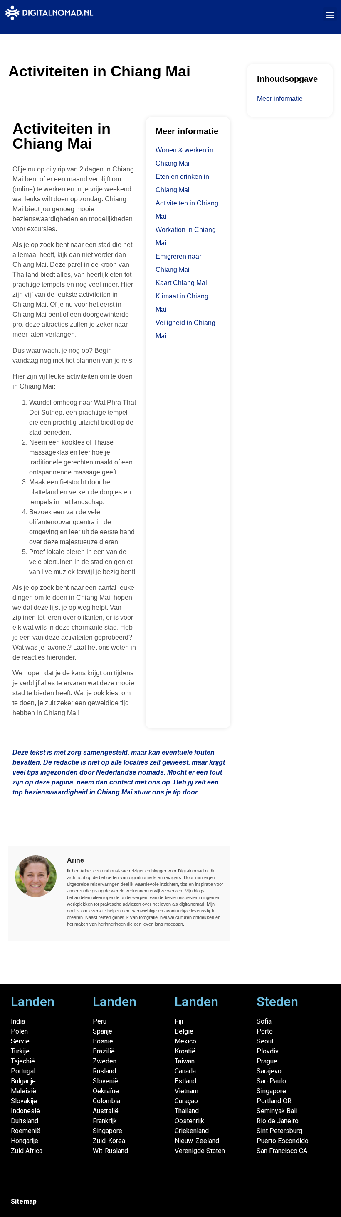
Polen (19, 1031)
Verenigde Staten (200, 1151)
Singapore (107, 1131)
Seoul (265, 1041)
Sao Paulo (271, 1081)
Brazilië (104, 1051)
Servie (20, 1041)
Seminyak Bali (277, 1111)
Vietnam (186, 1091)
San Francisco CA (282, 1151)
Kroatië (185, 1051)
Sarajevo (269, 1071)
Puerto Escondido (283, 1141)
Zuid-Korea (109, 1141)
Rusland (104, 1071)
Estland (185, 1081)
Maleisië (23, 1091)
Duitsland (24, 1121)
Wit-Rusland (110, 1151)
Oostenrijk (189, 1121)
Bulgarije (23, 1081)
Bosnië (103, 1041)
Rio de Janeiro (278, 1121)
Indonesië (25, 1111)
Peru (99, 1021)
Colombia (106, 1101)
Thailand (187, 1111)
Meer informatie (280, 98)
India (18, 1021)
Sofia (264, 1021)
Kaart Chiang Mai (181, 282)
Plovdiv (268, 1051)
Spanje (102, 1031)
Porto (265, 1031)
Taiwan (185, 1061)
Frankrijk (105, 1121)
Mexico (185, 1041)
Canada (185, 1071)
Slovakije (24, 1101)
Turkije (20, 1051)
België (184, 1031)
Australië (106, 1111)
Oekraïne (106, 1091)
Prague (267, 1061)
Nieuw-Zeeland (197, 1141)
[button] (330, 14)
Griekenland (192, 1131)
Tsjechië (23, 1061)
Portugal (23, 1071)
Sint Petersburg (279, 1131)
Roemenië (25, 1131)
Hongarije (24, 1141)
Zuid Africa (26, 1151)
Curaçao (186, 1101)
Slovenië (105, 1081)
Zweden (104, 1061)
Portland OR (274, 1101)
